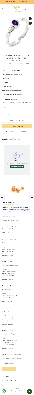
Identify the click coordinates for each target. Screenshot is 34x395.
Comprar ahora (17, 126)
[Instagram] (7, 381)
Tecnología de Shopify (17, 391)
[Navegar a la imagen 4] (18, 50)
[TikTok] (15, 381)
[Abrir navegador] (2, 9)
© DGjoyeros (17, 388)
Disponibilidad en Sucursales (12, 90)
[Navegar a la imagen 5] (20, 50)
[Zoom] (30, 18)
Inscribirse (9, 369)
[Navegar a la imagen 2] (15, 50)
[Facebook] (2, 381)
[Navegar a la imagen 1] (13, 50)
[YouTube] (11, 381)
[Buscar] (25, 9)
